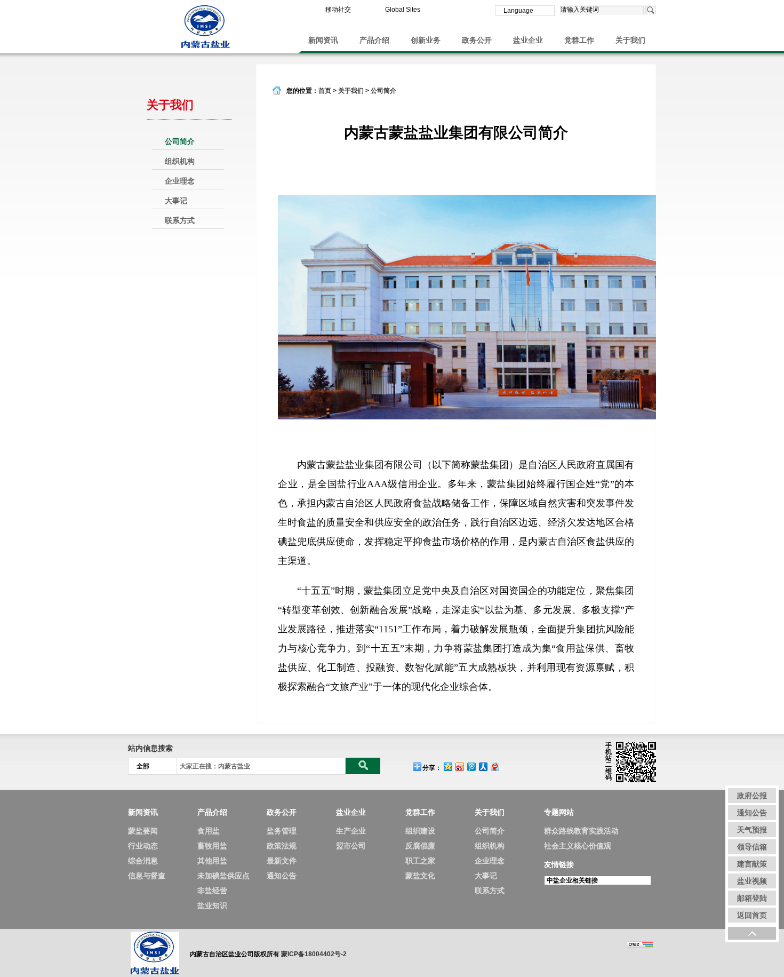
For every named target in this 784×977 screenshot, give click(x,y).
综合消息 (143, 860)
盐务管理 (282, 831)
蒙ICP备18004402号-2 (314, 954)
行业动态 (143, 845)
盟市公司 (351, 845)
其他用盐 (212, 860)
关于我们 (630, 40)
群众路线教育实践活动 (581, 831)
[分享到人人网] (483, 766)
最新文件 (282, 860)
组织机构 (180, 161)
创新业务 (426, 40)
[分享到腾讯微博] (471, 766)
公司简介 (180, 141)
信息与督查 (146, 875)
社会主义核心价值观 (577, 845)
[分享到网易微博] (494, 766)
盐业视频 (752, 881)
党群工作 (579, 40)
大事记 (176, 200)
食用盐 (208, 831)
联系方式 (180, 220)
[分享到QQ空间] (447, 766)
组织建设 (420, 831)
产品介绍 (374, 40)
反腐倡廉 (420, 845)
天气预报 (752, 829)
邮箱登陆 (752, 898)
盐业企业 (528, 40)
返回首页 (752, 915)
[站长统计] (640, 944)
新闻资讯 (323, 40)
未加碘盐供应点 (223, 875)
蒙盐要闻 (143, 831)
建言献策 (752, 864)
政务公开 (477, 40)
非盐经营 (212, 890)
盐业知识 (212, 905)
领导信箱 (752, 847)
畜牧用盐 (212, 845)
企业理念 (180, 181)
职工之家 (420, 860)
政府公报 (752, 795)
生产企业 (351, 831)
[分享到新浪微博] (459, 766)
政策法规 (282, 845)
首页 (324, 90)
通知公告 (282, 875)
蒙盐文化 (420, 875)
